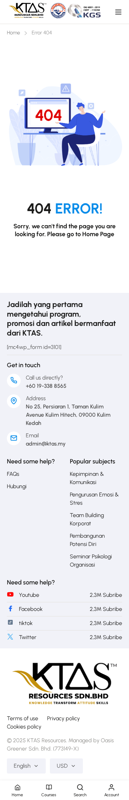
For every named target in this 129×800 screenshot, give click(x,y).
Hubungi (16, 486)
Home (13, 33)
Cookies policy (24, 726)
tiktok (26, 623)
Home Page (98, 234)
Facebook (31, 609)
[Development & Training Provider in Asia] (64, 681)
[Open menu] (119, 12)
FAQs (13, 474)
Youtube (29, 595)
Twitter (27, 637)
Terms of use (22, 718)
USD (62, 766)
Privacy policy (63, 718)
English (22, 766)
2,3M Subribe (106, 595)
